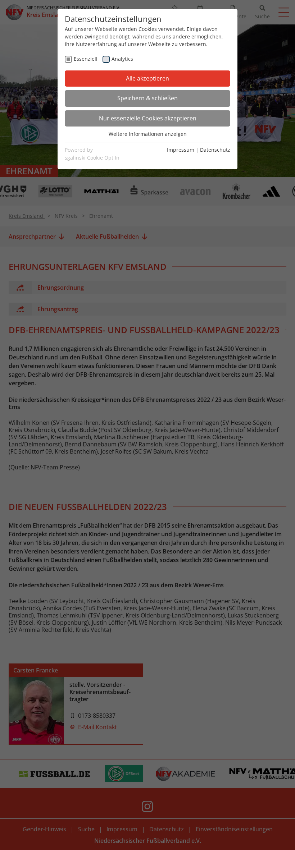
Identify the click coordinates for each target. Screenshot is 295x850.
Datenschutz (215, 149)
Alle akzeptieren (147, 78)
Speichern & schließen (147, 98)
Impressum (180, 149)
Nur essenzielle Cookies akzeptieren (147, 118)
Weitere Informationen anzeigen (148, 133)
